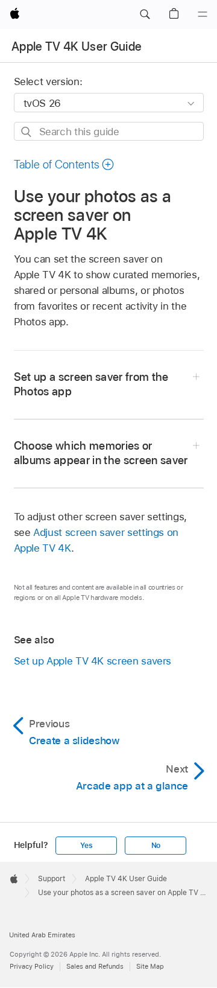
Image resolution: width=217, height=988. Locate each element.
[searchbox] (109, 131)
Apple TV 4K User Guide (76, 46)
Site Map (150, 966)
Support (51, 879)
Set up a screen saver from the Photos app (91, 384)
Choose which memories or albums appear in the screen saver (101, 453)
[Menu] (202, 14)
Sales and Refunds (95, 966)
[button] (144, 14)
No (156, 845)
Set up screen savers (93, 661)
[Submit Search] (26, 132)
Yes (86, 845)
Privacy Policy (32, 966)
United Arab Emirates (42, 935)
